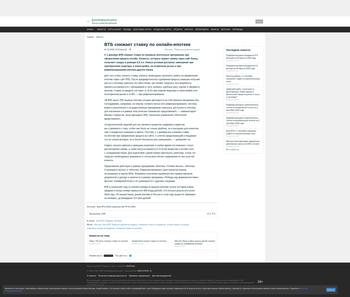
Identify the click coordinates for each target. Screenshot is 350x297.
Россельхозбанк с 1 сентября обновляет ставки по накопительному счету (243, 78)
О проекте (91, 276)
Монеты (215, 29)
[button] (88, 21)
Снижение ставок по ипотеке (129, 228)
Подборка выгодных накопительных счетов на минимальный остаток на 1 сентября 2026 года (243, 120)
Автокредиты (202, 29)
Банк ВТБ (100, 221)
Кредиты (178, 29)
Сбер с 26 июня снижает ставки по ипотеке (108, 241)
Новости (101, 29)
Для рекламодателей (161, 276)
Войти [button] (259, 21)
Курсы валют (114, 29)
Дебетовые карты (142, 29)
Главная (90, 37)
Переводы (237, 29)
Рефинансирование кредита (187, 49)
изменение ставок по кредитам (101, 228)
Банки (90, 29)
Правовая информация (139, 276)
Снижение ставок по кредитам (152, 224)
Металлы (225, 29)
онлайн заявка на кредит (178, 224)
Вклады (127, 29)
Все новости (232, 149)
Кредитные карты (162, 29)
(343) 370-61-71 (144, 271)
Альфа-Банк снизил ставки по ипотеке (149, 241)
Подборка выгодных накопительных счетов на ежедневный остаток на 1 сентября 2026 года (242, 107)
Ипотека (189, 29)
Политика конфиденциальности (112, 276)
